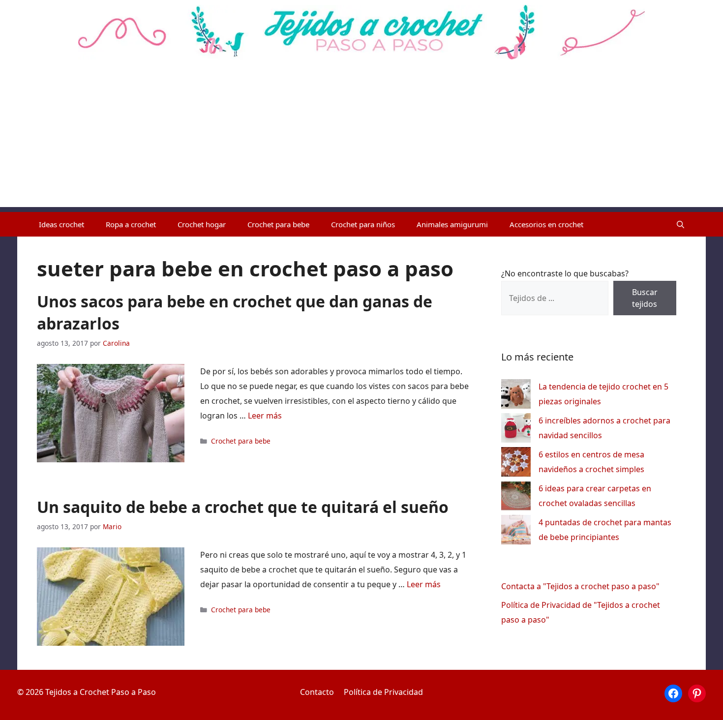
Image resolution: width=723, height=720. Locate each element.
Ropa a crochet (131, 224)
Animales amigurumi (452, 224)
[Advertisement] (361, 138)
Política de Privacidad (383, 692)
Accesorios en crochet (546, 224)
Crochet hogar (202, 224)
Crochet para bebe (278, 224)
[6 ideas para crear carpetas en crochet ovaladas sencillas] (516, 498)
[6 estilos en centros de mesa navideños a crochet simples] (516, 464)
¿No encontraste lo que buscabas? (565, 273)
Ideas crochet (61, 224)
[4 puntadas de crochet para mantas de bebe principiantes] (516, 532)
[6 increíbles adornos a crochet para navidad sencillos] (516, 430)
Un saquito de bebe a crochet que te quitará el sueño (243, 506)
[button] (680, 224)
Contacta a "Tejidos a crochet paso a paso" (580, 586)
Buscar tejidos (645, 298)
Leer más (265, 415)
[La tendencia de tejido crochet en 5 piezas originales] (516, 396)
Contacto (317, 692)
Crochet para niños (363, 224)
